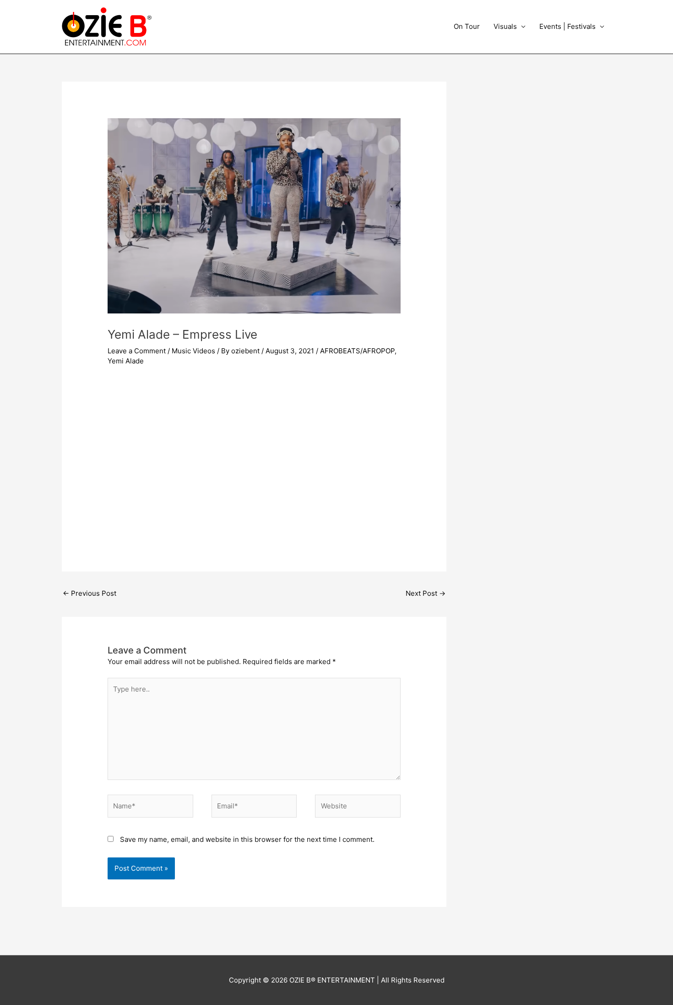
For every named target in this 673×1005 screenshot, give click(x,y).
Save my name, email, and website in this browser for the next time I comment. (247, 839)
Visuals (505, 26)
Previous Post (89, 593)
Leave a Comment (137, 350)
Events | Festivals (567, 26)
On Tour (467, 26)
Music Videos (193, 350)
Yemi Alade (126, 361)
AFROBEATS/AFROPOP (357, 350)
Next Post (425, 593)
